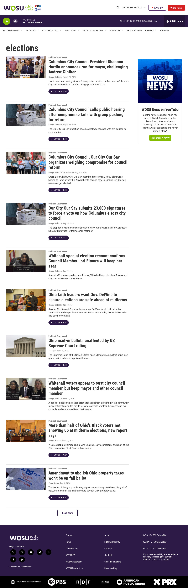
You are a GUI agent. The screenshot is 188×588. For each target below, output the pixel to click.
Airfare (164, 30)
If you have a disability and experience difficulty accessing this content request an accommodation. (160, 556)
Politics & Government (57, 57)
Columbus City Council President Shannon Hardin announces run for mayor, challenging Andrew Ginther (88, 67)
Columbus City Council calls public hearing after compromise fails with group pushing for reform (86, 114)
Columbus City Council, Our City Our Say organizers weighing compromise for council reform (87, 162)
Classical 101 (50, 30)
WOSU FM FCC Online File (154, 535)
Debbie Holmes (54, 440)
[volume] (15, 21)
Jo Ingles (52, 351)
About (107, 535)
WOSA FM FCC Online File (154, 542)
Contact (108, 555)
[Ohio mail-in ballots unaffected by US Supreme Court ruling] (26, 346)
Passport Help (110, 568)
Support (115, 30)
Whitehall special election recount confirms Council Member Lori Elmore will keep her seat (86, 261)
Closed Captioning (112, 562)
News (68, 542)
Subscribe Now (160, 138)
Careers (108, 549)
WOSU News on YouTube (160, 109)
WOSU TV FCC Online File (154, 549)
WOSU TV (31, 30)
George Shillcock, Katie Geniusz (61, 172)
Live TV (158, 7)
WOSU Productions (74, 568)
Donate (177, 7)
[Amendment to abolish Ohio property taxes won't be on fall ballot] (26, 479)
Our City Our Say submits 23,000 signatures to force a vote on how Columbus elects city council (87, 213)
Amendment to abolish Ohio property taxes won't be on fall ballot (86, 475)
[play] (6, 21)
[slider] (20, 21)
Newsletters (134, 30)
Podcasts (71, 30)
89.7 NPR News (11, 30)
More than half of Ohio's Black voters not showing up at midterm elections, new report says (87, 430)
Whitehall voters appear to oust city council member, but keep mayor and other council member (86, 388)
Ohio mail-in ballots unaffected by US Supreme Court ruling (81, 343)
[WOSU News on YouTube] (160, 81)
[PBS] (57, 582)
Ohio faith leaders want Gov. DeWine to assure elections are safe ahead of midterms (87, 297)
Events (149, 30)
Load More (67, 513)
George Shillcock (55, 77)
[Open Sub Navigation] (144, 7)
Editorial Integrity (112, 542)
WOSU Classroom (93, 30)
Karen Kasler (53, 483)
